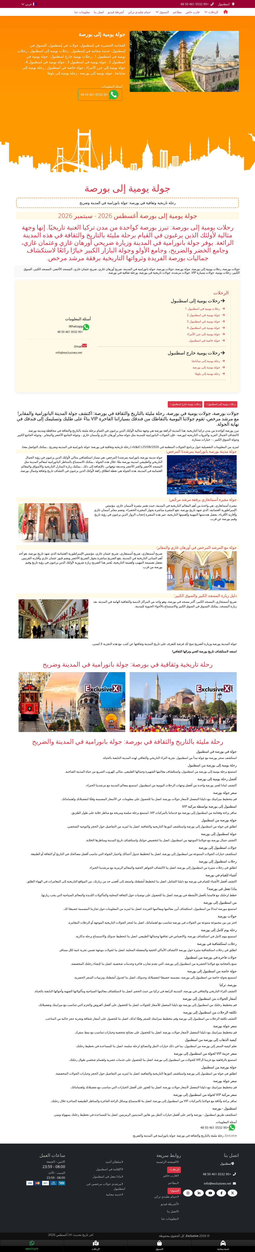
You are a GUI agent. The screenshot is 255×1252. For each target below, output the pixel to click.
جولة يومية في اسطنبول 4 (203, 328)
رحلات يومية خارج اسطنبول (194, 353)
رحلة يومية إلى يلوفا (207, 374)
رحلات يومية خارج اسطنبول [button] (186, 404)
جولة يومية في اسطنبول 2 (203, 315)
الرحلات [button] (213, 12)
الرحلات (221, 293)
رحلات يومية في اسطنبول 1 (202, 309)
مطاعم (177, 12)
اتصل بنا (99, 12)
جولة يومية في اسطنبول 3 (203, 321)
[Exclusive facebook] (221, 1193)
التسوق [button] (164, 12)
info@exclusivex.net (69, 352)
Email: (78, 346)
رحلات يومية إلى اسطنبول (195, 301)
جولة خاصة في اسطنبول (204, 340)
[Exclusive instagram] (188, 1193)
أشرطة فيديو (116, 12)
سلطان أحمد (113, 1162)
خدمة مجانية (113, 1194)
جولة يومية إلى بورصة (206, 367)
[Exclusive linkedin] (199, 1193)
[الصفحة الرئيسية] (225, 12)
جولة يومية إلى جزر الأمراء (203, 334)
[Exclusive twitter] (232, 1193)
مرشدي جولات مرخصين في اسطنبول (105, 1186)
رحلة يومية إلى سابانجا (206, 361)
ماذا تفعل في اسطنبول (107, 1176)
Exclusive (192, 1236)
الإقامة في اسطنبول (108, 1169)
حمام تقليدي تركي (139, 12)
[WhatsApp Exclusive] (87, 329)
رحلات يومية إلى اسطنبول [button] (222, 404)
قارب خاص (192, 12)
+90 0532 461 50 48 (194, 4)
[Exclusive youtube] (210, 1193)
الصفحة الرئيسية (166, 1162)
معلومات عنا (82, 12)
